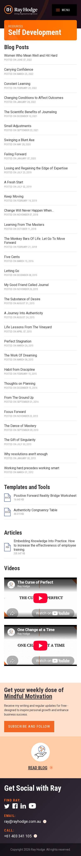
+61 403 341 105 (18, 836)
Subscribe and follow (29, 726)
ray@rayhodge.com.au (22, 821)
